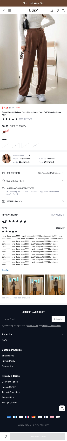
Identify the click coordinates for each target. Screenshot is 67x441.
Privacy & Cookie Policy (51, 326)
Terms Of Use (32, 326)
